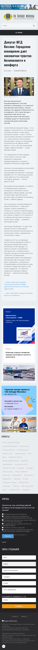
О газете (15, 616)
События (15, 486)
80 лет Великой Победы (11, 442)
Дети (29, 453)
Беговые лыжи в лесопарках (15, 514)
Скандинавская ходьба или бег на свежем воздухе (16, 525)
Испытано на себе (21, 464)
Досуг (5, 457)
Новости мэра (8, 472)
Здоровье (24, 461)
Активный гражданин (10, 446)
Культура (20, 468)
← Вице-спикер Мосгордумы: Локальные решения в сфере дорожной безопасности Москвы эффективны (16, 285)
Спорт (5, 490)
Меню (19, 33)
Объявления (28, 475)
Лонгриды (29, 468)
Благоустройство (20, 71)
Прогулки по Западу (10, 482)
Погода (25, 479)
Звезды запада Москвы (11, 461)
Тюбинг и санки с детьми (14, 527)
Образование (17, 475)
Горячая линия (20, 453)
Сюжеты (6, 436)
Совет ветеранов (27, 486)
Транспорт (26, 490)
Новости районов (21, 472)
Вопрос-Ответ (8, 453)
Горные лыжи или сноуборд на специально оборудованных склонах (17, 517)
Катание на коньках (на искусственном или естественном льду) (19, 521)
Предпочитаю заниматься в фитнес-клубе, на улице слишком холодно (18, 530)
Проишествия (23, 482)
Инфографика (7, 464)
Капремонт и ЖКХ (9, 468)
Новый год (6, 475)
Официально (7, 479)
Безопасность (25, 446)
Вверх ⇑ (24, 616)
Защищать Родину (15, 457)
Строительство (14, 490)
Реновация (6, 486)
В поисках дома (22, 450)
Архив (4, 542)
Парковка (17, 479)
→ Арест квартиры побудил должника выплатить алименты (18, 294)
